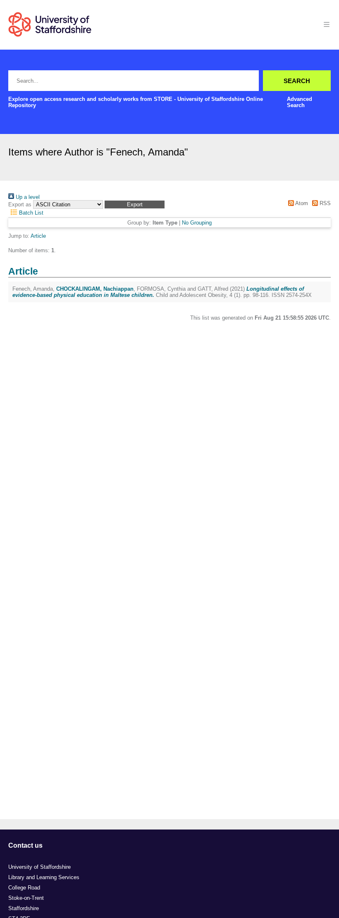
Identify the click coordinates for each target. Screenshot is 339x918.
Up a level (27, 197)
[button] (135, 204)
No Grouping (197, 223)
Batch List (30, 213)
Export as (19, 204)
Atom (301, 203)
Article (38, 236)
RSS (324, 203)
